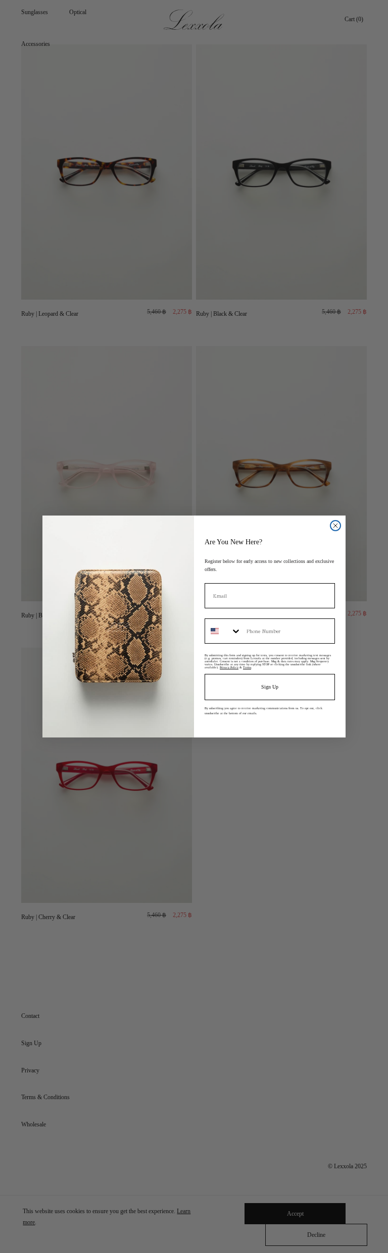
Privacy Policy (229, 667)
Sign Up (269, 687)
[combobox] (223, 631)
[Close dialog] (335, 526)
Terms (247, 667)
